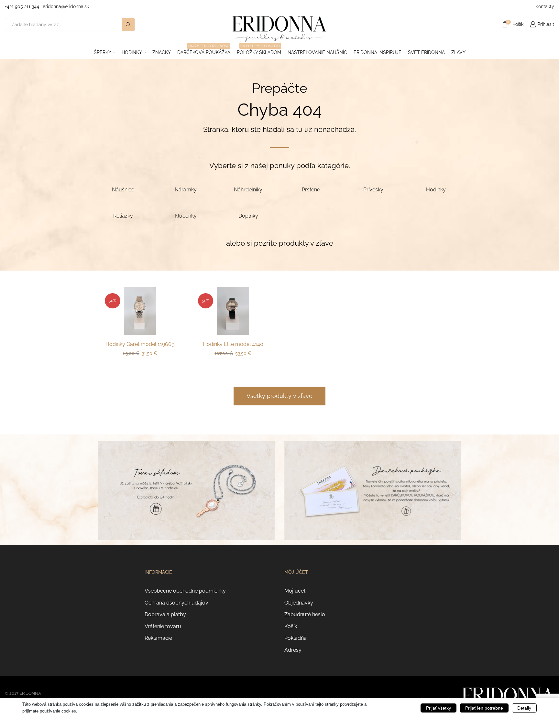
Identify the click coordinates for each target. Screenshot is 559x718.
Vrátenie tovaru (163, 626)
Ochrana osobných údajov (176, 603)
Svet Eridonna (426, 52)
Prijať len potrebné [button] (484, 708)
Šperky (102, 52)
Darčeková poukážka (203, 50)
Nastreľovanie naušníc (317, 52)
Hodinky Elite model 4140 (233, 344)
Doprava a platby (165, 614)
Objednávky (298, 603)
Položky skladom (259, 50)
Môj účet (294, 591)
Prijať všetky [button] (438, 708)
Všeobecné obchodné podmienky (185, 591)
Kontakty (544, 6)
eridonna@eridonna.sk (66, 6)
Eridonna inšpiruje (377, 52)
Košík (290, 626)
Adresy (292, 650)
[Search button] (128, 24)
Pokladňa (295, 638)
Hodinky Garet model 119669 (139, 344)
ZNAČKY (161, 52)
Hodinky (132, 52)
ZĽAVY (458, 52)
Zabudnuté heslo (304, 614)
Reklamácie (158, 638)
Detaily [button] (524, 708)
